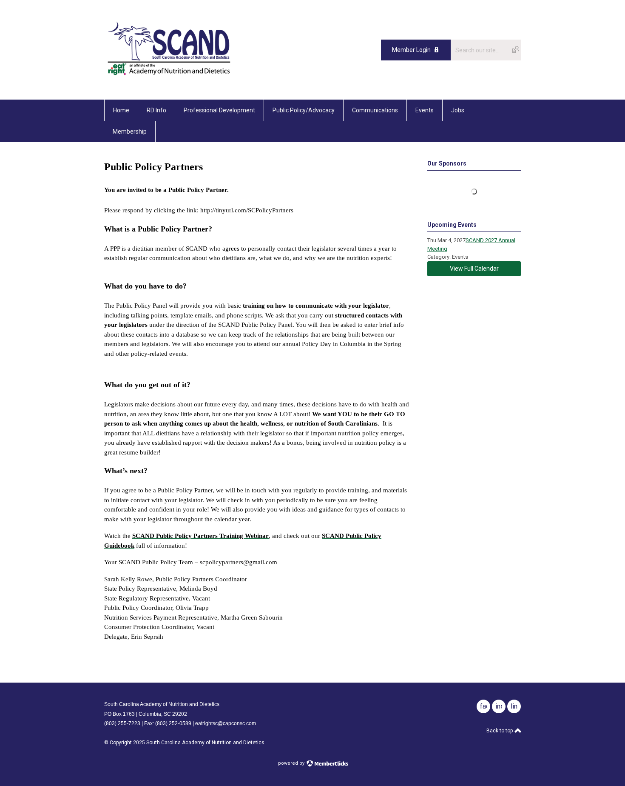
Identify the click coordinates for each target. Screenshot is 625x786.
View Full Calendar (474, 268)
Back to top (500, 731)
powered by (292, 763)
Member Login (411, 49)
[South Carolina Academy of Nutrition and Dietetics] (169, 80)
